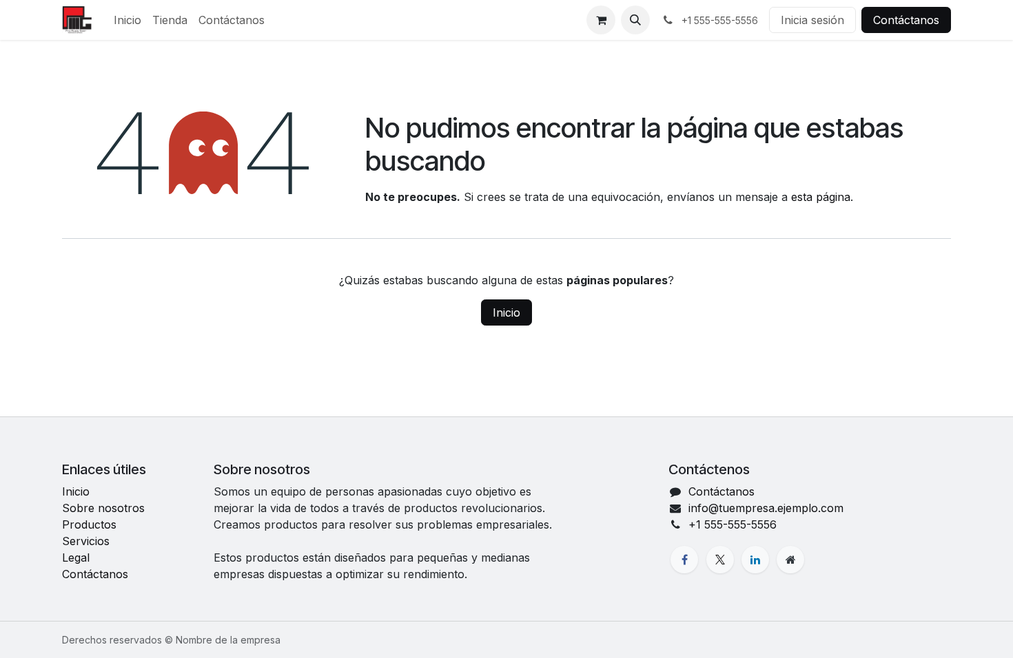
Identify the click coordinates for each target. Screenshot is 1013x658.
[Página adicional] (790, 559)
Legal (76, 557)
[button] (635, 20)
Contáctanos (906, 20)
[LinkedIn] (755, 559)
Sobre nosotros (103, 508)
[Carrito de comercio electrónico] (600, 20)
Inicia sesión (812, 20)
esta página (820, 197)
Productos (89, 524)
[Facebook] (684, 559)
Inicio (506, 312)
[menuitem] (127, 20)
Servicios (86, 541)
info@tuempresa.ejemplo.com (765, 508)
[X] (720, 559)
